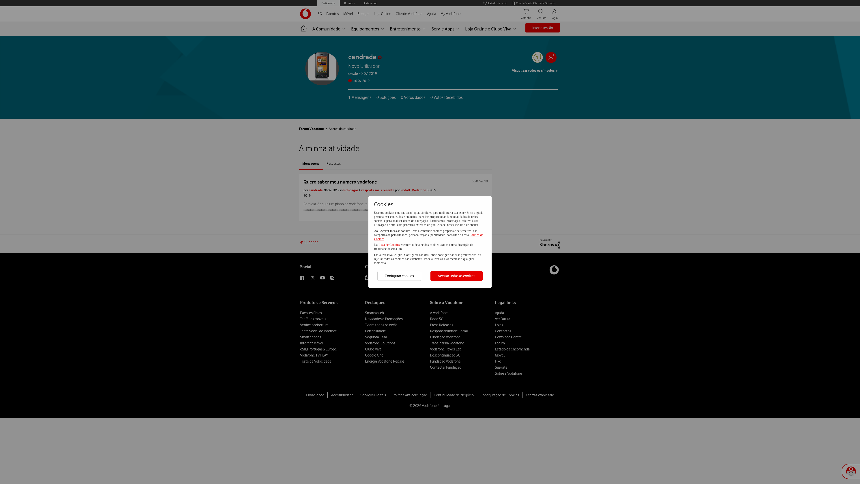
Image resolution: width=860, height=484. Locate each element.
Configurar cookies (399, 276)
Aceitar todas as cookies (456, 276)
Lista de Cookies (389, 244)
